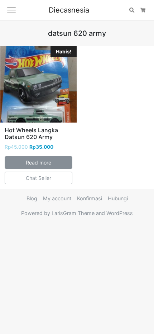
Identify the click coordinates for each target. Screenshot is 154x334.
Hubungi (118, 198)
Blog (32, 198)
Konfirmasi (89, 198)
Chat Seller (38, 178)
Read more (38, 162)
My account (57, 198)
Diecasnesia (69, 10)
